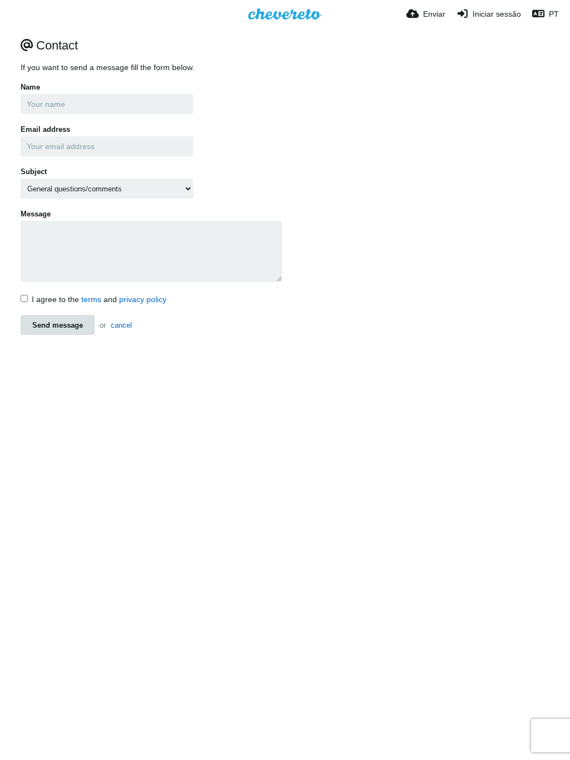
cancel (121, 325)
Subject (34, 171)
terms (91, 299)
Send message (57, 325)
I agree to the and (99, 299)
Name (30, 87)
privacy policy (142, 299)
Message (36, 214)
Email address (45, 129)
